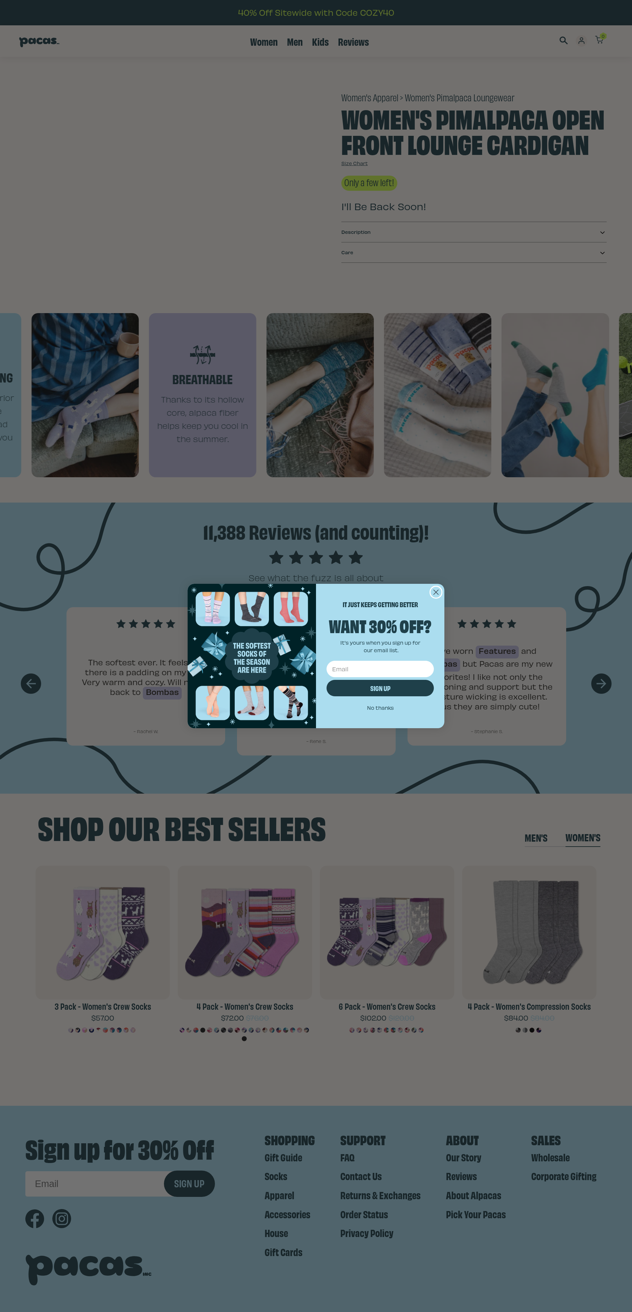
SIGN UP (380, 687)
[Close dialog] (436, 592)
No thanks (380, 708)
